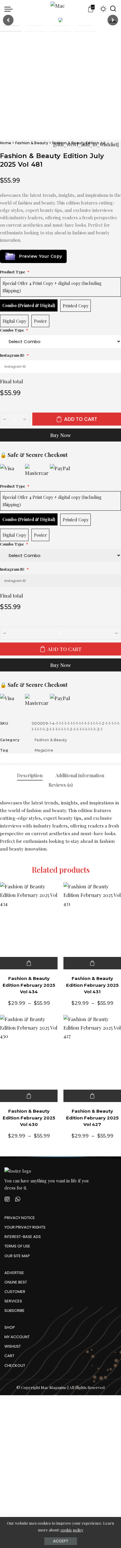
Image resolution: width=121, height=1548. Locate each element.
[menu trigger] (10, 9)
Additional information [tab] (80, 775)
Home (5, 142)
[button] (8, 20)
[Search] (113, 9)
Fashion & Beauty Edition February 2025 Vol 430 (29, 1117)
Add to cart (80, 419)
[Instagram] (7, 1199)
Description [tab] (30, 775)
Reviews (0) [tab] (60, 785)
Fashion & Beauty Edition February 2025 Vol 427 (92, 1117)
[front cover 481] (60, 20)
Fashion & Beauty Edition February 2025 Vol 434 (29, 985)
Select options (29, 963)
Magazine (44, 750)
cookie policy (71, 1529)
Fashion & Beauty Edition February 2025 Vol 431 (92, 985)
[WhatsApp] (18, 1199)
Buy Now (60, 435)
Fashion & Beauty (31, 142)
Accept (60, 1541)
